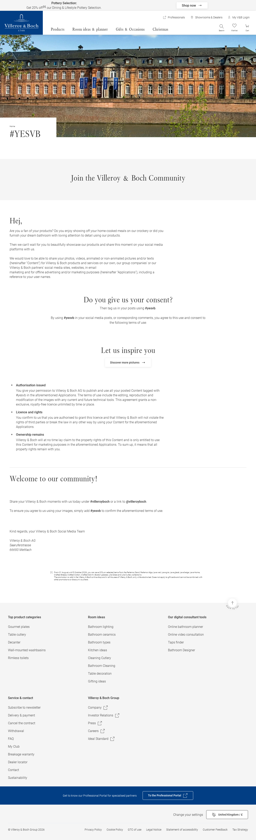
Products (57, 29)
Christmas (160, 29)
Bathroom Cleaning (101, 666)
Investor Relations (100, 715)
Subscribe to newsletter (24, 707)
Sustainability (17, 778)
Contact (13, 770)
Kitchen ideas (97, 650)
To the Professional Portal (164, 795)
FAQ (11, 739)
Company (95, 707)
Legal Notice (153, 829)
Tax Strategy (240, 829)
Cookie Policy (115, 829)
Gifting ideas (97, 681)
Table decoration (100, 673)
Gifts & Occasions (130, 29)
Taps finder (176, 642)
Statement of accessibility (182, 829)
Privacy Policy (93, 829)
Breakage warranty (21, 754)
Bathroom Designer (181, 650)
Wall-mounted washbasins (27, 650)
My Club (14, 746)
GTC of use (134, 829)
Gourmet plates (19, 627)
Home (12, 126)
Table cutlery (17, 634)
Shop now (189, 5)
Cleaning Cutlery (99, 658)
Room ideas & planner (90, 29)
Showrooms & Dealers (208, 17)
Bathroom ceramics (102, 634)
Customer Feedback (215, 829)
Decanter (14, 642)
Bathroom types (99, 642)
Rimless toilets (18, 658)
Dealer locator (17, 762)
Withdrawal (16, 731)
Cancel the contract (21, 723)
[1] (44, 6)
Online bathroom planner (185, 627)
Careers (93, 731)
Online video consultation (186, 634)
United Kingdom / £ (230, 814)
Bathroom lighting (100, 627)
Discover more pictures (124, 362)
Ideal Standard (98, 739)
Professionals (176, 17)
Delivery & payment (21, 715)
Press (92, 723)
